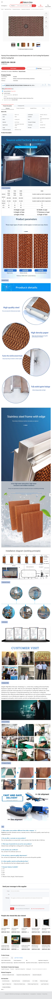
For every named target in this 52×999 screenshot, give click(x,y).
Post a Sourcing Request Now (37, 908)
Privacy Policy (44, 993)
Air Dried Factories (26, 981)
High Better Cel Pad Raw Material (20, 962)
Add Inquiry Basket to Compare (26, 49)
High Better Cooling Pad (43, 960)
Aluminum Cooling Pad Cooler (8, 974)
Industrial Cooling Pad (37, 974)
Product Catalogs (19, 957)
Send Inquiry (13, 68)
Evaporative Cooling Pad (25, 9)
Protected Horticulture (16, 9)
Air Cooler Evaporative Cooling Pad (37, 9)
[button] (46, 108)
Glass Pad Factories (16, 981)
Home (2, 9)
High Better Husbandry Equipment (8, 962)
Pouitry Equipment (17, 960)
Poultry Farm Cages (44, 981)
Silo (26, 960)
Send (12, 908)
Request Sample (22, 71)
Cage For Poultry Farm (6, 984)
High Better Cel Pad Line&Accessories (33, 962)
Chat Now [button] (39, 68)
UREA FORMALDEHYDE (6, 960)
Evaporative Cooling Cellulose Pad (23, 974)
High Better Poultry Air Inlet (43, 962)
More (2, 989)
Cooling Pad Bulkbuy (6, 987)
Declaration (39, 993)
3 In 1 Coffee (34, 981)
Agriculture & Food (8, 9)
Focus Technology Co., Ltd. (17, 993)
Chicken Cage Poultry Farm (33, 984)
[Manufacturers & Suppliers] (26, 2)
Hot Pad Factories (5, 981)
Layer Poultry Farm (45, 984)
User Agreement (33, 993)
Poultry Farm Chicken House (19, 984)
